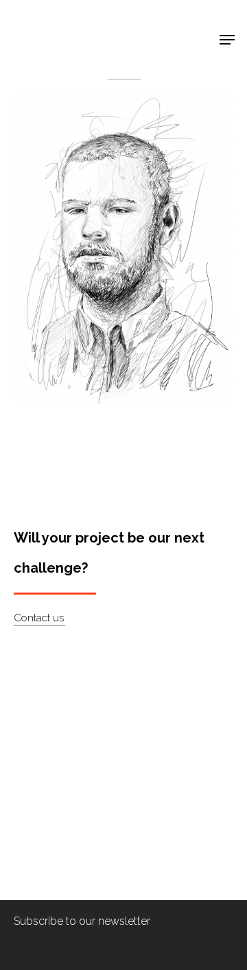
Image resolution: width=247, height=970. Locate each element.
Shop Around (56, 21)
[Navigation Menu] (227, 40)
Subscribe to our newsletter (82, 921)
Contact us (39, 618)
